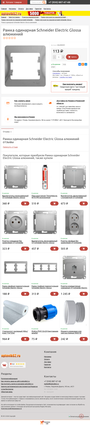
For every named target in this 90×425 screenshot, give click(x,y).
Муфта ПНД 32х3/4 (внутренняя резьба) (45, 332)
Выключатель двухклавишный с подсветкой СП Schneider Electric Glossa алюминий (73, 197)
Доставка (29, 9)
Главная (4, 9)
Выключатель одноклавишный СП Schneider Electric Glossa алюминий (15, 197)
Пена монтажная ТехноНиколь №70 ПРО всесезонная (44, 196)
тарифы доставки (65, 77)
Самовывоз (56, 73)
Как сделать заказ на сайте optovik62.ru (15, 381)
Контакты (47, 9)
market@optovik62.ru (51, 384)
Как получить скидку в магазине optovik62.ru (17, 384)
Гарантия (38, 9)
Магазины (12, 9)
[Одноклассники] (82, 64)
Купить (73, 57)
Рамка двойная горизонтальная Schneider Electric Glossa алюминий (15, 288)
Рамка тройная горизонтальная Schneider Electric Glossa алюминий (45, 288)
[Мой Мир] (86, 64)
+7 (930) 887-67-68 (59, 2)
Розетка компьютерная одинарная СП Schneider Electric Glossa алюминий (74, 288)
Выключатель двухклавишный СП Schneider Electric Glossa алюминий (44, 242)
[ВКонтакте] (79, 64)
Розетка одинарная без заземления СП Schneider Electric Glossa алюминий (12, 242)
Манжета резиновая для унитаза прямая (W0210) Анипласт (71, 333)
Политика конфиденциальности (11, 408)
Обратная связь (7, 392)
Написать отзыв (10, 147)
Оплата (21, 9)
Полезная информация (9, 378)
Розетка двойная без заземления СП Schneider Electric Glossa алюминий (71, 242)
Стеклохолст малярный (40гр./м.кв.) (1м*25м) (15, 332)
